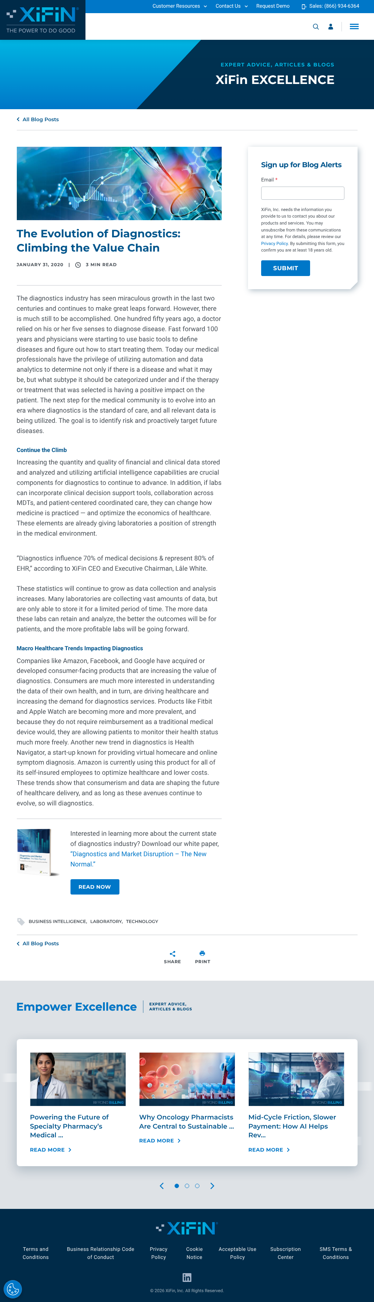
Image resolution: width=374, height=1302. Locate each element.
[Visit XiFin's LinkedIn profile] (187, 1277)
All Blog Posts (41, 119)
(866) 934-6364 (341, 6)
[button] (354, 26)
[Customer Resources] (330, 27)
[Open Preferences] (13, 1289)
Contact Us (228, 6)
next (219, 1186)
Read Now (95, 887)
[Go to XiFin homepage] (42, 20)
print (202, 961)
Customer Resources (176, 6)
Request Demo (273, 6)
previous (168, 1186)
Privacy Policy (274, 243)
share (172, 961)
